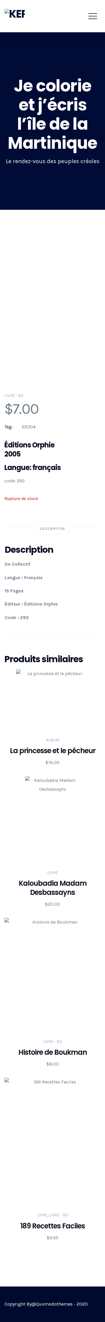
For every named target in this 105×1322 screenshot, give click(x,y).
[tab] (52, 529)
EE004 (29, 427)
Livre (52, 872)
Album (52, 740)
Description (52, 529)
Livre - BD (14, 395)
